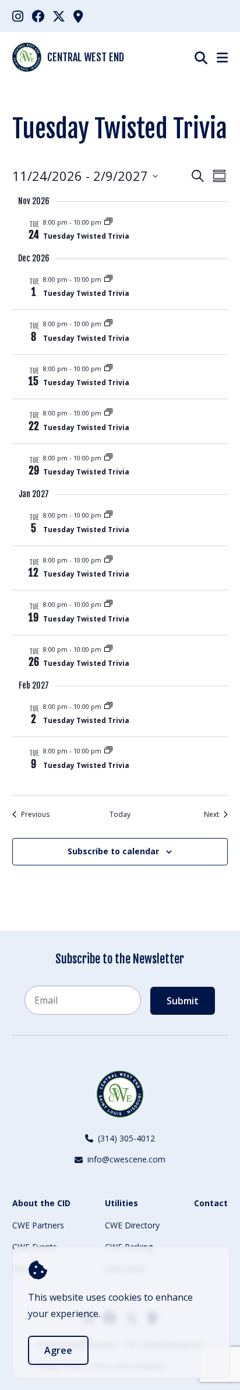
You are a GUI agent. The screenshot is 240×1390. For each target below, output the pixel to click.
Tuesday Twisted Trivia (86, 236)
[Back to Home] (120, 1094)
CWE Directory (132, 1225)
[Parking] (78, 16)
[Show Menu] (222, 57)
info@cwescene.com (126, 1159)
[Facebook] (37, 16)
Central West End (85, 57)
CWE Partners (38, 1225)
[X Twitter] (58, 16)
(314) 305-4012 (126, 1138)
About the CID (41, 1203)
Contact (211, 1203)
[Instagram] (17, 16)
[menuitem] (17, 16)
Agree (58, 1350)
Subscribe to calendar (113, 851)
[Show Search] (201, 57)
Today (120, 814)
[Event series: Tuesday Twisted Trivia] (108, 222)
